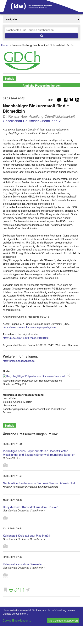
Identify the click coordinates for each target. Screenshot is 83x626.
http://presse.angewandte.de (19, 361)
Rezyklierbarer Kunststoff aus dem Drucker (30, 507)
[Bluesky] (71, 100)
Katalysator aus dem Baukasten (23, 564)
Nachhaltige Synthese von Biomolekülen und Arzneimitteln (39, 483)
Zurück (9, 78)
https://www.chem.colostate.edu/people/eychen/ (29, 327)
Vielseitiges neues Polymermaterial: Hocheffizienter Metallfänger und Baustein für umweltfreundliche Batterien (39, 452)
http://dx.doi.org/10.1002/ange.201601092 (26, 338)
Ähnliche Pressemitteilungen (42, 85)
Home (4, 45)
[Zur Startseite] (41, 11)
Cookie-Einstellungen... (17, 620)
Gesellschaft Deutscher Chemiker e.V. (32, 120)
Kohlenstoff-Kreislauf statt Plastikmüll (26, 535)
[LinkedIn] (77, 100)
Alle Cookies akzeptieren (63, 620)
